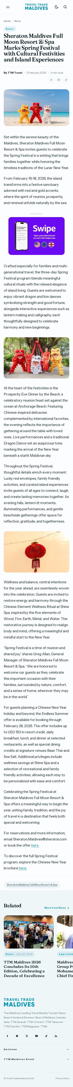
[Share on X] (51, 80)
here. (35, 845)
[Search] (65, 7)
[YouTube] (36, 1035)
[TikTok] (46, 1035)
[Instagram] (17, 1035)
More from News (55, 907)
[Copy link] (66, 80)
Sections (10, 1049)
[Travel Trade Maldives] (19, 1002)
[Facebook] (7, 1035)
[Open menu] (8, 7)
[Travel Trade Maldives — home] (36, 7)
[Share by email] (58, 80)
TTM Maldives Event (19, 1059)
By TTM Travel (13, 72)
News (17, 21)
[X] (26, 1035)
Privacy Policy (62, 1078)
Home (7, 21)
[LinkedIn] (56, 1035)
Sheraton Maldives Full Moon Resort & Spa (32, 884)
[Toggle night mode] (56, 7)
